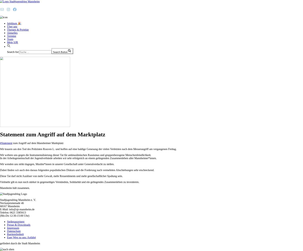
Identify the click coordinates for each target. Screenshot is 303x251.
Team (10, 39)
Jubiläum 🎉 (14, 23)
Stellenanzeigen (15, 221)
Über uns (12, 26)
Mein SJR (12, 42)
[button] (9, 46)
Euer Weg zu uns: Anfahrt (21, 237)
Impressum (13, 227)
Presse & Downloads (18, 224)
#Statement (6, 143)
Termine (11, 36)
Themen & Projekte (18, 29)
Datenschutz (14, 231)
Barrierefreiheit (15, 234)
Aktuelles (12, 32)
